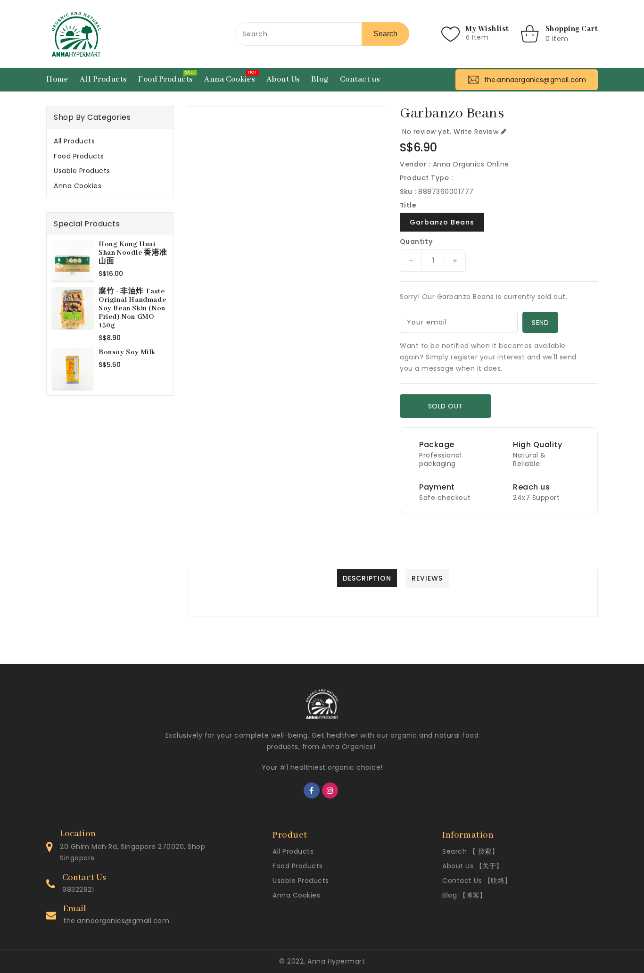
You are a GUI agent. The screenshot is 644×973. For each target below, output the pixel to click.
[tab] (110, 141)
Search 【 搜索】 (470, 851)
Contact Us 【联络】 (477, 880)
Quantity (416, 241)
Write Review (476, 131)
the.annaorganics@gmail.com (116, 920)
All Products (74, 141)
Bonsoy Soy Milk (127, 352)
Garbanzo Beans (442, 222)
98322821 (78, 889)
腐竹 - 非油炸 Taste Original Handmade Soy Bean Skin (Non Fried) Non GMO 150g (132, 308)
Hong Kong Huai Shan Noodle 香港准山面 (133, 253)
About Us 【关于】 (472, 866)
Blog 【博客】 (464, 895)
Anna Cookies (77, 186)
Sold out (445, 406)
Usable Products (82, 170)
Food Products (79, 156)
